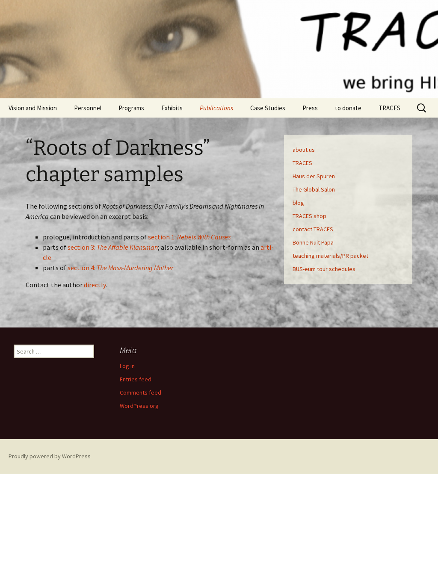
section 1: (189, 237)
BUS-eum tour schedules (324, 269)
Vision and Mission (33, 108)
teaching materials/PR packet (330, 256)
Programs (131, 108)
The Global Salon (314, 189)
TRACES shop (309, 216)
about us (304, 149)
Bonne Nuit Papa (313, 242)
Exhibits (172, 108)
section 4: (120, 267)
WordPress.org (139, 406)
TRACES (389, 108)
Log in (127, 366)
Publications (216, 108)
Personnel (87, 108)
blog (298, 202)
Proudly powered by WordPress (50, 456)
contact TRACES (313, 229)
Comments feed (140, 392)
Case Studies (267, 108)
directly (95, 284)
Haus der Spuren (314, 176)
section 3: (113, 247)
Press (310, 108)
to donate (348, 108)
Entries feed (135, 379)
